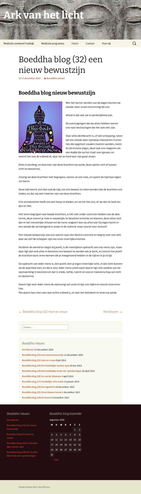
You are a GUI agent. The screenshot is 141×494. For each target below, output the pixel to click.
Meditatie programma (52, 43)
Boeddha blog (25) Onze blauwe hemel (42, 392)
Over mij (106, 43)
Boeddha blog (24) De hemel (36, 397)
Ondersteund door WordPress (34, 486)
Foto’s (75, 43)
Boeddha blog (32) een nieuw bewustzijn (42, 354)
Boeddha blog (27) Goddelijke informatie (43, 381)
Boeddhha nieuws (56, 78)
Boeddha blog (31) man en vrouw (43, 311)
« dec (56, 459)
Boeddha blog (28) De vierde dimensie (41, 376)
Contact (90, 43)
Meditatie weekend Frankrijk (18, 43)
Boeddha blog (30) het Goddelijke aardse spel (45, 365)
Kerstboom (112, 311)
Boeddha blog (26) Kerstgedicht (38, 386)
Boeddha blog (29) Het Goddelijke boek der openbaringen (52, 370)
